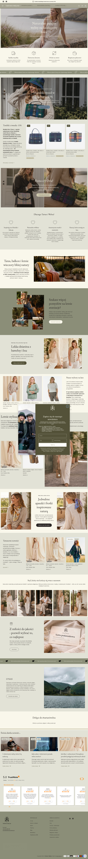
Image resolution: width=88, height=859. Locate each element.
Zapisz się (53, 445)
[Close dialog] (67, 406)
